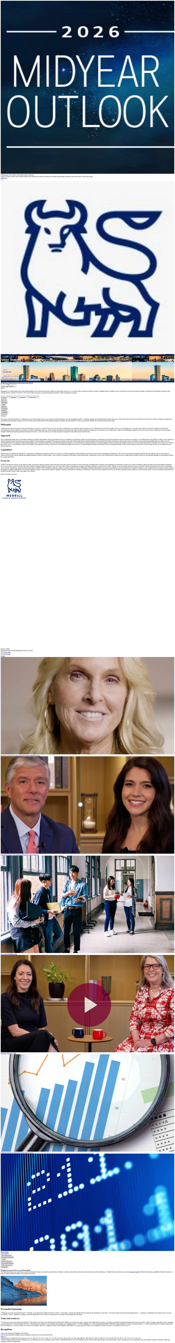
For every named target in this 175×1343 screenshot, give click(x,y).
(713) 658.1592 (6, 372)
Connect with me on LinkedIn (10, 376)
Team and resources (6, 1265)
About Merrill (29, 383)
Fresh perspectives (6, 1255)
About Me (7, 383)
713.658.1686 (6, 652)
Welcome (3, 400)
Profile (3, 383)
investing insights (134, 1272)
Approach (3, 410)
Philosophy (4, 402)
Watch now (4, 178)
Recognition (4, 1267)
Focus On (4, 414)
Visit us (5, 369)
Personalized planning (7, 1257)
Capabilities (4, 412)
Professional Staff (15, 383)
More (4, 404)
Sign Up (3, 1336)
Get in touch (4, 378)
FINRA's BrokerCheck (34, 379)
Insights (23, 383)
